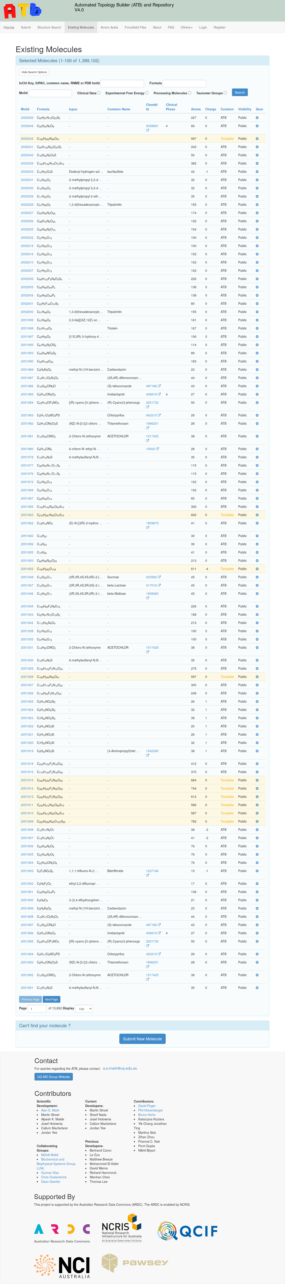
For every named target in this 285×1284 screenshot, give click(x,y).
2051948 (27, 577)
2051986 (27, 386)
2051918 (27, 763)
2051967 (27, 498)
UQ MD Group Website (53, 1076)
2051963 (27, 514)
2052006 (27, 278)
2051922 (27, 726)
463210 (152, 415)
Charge (211, 109)
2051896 (27, 933)
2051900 (27, 900)
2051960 (27, 535)
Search (240, 92)
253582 (152, 577)
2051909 (27, 821)
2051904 (27, 862)
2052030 (27, 188)
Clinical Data (86, 93)
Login (203, 27)
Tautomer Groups (209, 93)
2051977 (27, 465)
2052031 (27, 179)
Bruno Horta (146, 1114)
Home (9, 27)
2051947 (27, 585)
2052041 (27, 146)
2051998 (27, 328)
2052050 (27, 117)
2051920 (27, 742)
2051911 (27, 804)
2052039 (27, 163)
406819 (152, 394)
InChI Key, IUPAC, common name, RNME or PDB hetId (59, 83)
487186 (152, 386)
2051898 (27, 916)
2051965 (27, 506)
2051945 (27, 606)
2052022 (27, 237)
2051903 (27, 870)
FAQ (171, 27)
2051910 (27, 813)
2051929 (27, 668)
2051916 (27, 772)
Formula (155, 83)
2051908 (27, 829)
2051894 (27, 954)
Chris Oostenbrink (54, 1177)
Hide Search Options (34, 72)
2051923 (27, 718)
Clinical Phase (171, 106)
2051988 (27, 369)
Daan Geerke (50, 1181)
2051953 (27, 560)
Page (23, 1008)
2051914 (27, 788)
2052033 (27, 171)
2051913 (27, 796)
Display (68, 1008)
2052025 (27, 229)
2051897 (27, 924)
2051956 (27, 544)
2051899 (27, 908)
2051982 (27, 423)
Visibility (245, 109)
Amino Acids (109, 27)
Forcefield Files (135, 27)
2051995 (27, 344)
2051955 (27, 552)
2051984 (27, 402)
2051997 (27, 336)
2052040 (27, 155)
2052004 (27, 295)
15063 (151, 449)
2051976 (27, 473)
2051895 (27, 941)
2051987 (27, 377)
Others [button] (185, 27)
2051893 (27, 962)
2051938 (27, 631)
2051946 (27, 593)
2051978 (27, 457)
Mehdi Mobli (49, 1154)
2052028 (27, 204)
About (157, 27)
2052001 (27, 303)
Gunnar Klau (50, 1172)
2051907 (27, 837)
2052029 (27, 196)
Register (220, 27)
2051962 (27, 523)
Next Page (51, 999)
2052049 (27, 125)
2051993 (27, 353)
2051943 (27, 614)
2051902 (27, 883)
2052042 (27, 138)
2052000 (27, 311)
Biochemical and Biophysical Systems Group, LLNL (56, 1163)
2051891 (27, 987)
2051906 (27, 846)
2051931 (27, 647)
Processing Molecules (170, 93)
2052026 (27, 221)
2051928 (27, 676)
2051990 (27, 361)
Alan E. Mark (50, 1110)
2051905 (27, 854)
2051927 (27, 685)
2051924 (27, 709)
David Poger (147, 1105)
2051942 (27, 622)
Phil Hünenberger (150, 1110)
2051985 (27, 394)
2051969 (27, 490)
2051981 (27, 436)
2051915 (27, 780)
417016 (152, 585)
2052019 (27, 245)
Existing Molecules (81, 27)
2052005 (27, 287)
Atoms (196, 109)
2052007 (27, 270)
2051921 (27, 734)
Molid (23, 93)
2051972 (27, 481)
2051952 (27, 568)
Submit (26, 27)
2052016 (27, 254)
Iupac (73, 109)
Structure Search (49, 27)
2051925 (27, 701)
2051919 (27, 751)
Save (260, 109)
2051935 (27, 639)
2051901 (27, 891)
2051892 (27, 975)
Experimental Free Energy (125, 93)
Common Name (119, 109)
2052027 (27, 212)
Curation (228, 109)
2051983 (27, 415)
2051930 (27, 660)
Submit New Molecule (142, 1038)
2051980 (27, 449)
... (101, 171)
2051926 (27, 693)
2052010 (27, 262)
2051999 (27, 320)
